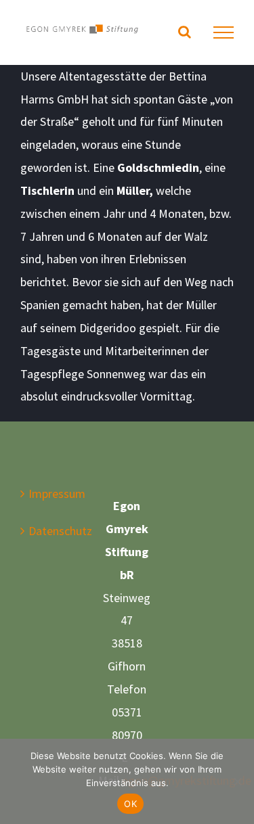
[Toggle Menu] (223, 32)
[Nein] (237, 781)
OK (130, 803)
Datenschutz (49, 531)
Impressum (49, 493)
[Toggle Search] (184, 32)
